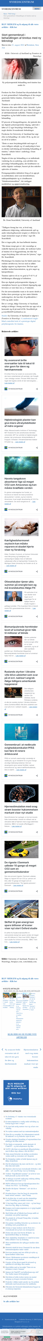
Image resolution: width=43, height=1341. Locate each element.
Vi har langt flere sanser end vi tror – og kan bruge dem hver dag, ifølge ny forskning (23, 1204)
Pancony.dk (25, 1322)
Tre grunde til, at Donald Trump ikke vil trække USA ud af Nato (22, 1219)
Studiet (4, 315)
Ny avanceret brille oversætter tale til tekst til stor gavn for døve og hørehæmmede (12, 1056)
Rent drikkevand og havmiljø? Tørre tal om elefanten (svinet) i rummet (21, 1268)
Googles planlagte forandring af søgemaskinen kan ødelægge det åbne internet (23, 1140)
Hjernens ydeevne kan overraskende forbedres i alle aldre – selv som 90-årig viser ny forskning (23, 1170)
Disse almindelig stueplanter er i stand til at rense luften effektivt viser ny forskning (22, 1238)
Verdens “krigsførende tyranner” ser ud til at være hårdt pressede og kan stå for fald (23, 1174)
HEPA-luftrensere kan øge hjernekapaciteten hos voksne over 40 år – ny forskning (22, 1184)
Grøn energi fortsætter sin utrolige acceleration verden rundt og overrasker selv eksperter (22, 1155)
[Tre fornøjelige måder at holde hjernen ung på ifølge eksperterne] (26, 995)
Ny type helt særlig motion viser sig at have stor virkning (12, 1003)
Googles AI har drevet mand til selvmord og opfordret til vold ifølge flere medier (21, 1263)
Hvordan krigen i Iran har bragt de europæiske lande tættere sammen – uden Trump (22, 1194)
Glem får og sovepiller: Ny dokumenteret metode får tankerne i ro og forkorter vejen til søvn (19, 1021)
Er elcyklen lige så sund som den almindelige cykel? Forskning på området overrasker (21, 1199)
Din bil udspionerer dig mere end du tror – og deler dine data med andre (23, 1165)
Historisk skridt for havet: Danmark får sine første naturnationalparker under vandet (23, 1248)
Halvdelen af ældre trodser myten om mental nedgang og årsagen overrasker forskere (21, 1278)
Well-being (11, 14)
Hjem (5, 14)
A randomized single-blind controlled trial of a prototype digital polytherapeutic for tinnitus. (20, 321)
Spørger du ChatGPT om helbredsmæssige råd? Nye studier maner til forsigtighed (22, 1273)
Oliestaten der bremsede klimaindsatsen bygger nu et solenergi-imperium (23, 1288)
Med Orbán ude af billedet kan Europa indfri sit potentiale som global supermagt (22, 1214)
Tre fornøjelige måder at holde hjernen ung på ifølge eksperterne (21, 1160)
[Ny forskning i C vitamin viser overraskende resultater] (6, 995)
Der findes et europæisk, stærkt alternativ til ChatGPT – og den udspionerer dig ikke (21, 1145)
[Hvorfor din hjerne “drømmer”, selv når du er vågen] (32, 997)
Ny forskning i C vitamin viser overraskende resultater (21, 1117)
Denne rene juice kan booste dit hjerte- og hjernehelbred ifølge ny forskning (20, 1233)
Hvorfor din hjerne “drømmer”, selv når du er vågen (32, 1006)
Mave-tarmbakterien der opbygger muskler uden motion (22, 1243)
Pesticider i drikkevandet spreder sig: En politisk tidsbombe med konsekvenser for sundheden (22, 1283)
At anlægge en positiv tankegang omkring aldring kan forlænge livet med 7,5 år (23, 1179)
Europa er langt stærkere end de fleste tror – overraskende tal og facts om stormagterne (21, 1229)
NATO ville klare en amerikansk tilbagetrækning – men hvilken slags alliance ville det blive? (23, 1150)
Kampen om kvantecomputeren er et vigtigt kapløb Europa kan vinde (23, 1209)
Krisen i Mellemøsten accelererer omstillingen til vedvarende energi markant (22, 1258)
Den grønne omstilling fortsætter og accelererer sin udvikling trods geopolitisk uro (23, 1224)
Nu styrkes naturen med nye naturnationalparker (22, 1131)
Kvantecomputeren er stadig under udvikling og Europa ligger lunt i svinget (22, 1122)
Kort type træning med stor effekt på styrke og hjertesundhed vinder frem (22, 1253)
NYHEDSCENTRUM (21, 1)
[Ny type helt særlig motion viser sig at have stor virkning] (12, 995)
